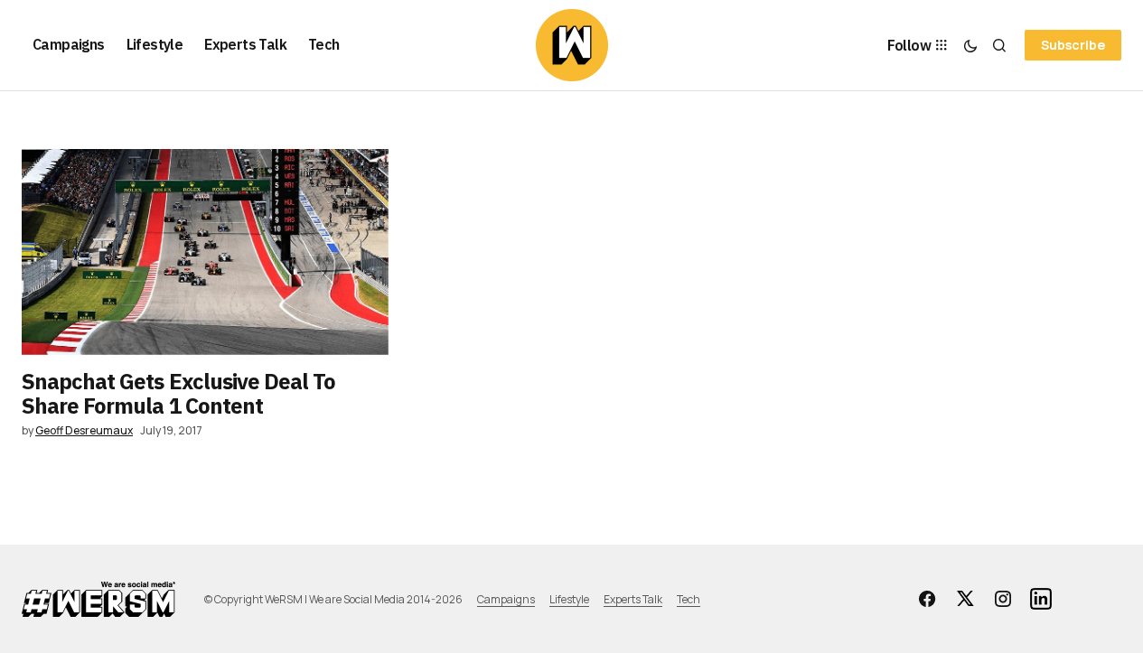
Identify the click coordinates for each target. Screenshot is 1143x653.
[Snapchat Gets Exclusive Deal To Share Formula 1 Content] (205, 252)
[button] (970, 45)
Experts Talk (633, 599)
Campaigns (506, 599)
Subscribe (1073, 44)
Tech (688, 599)
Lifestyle (569, 599)
